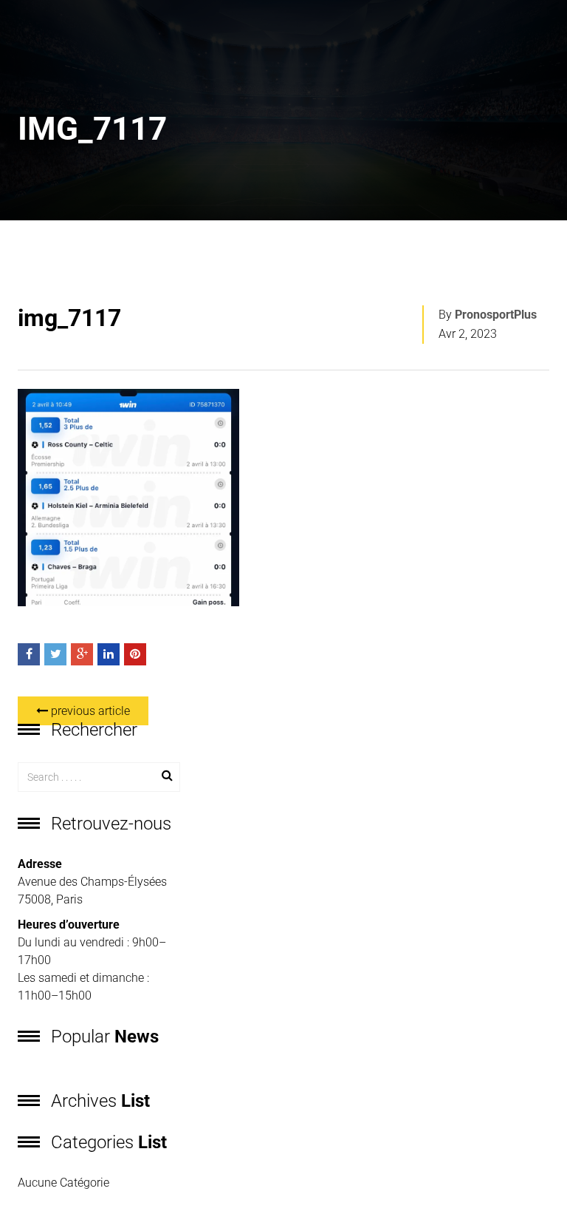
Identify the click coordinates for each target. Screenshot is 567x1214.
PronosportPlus (496, 315)
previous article (89, 711)
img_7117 (69, 318)
